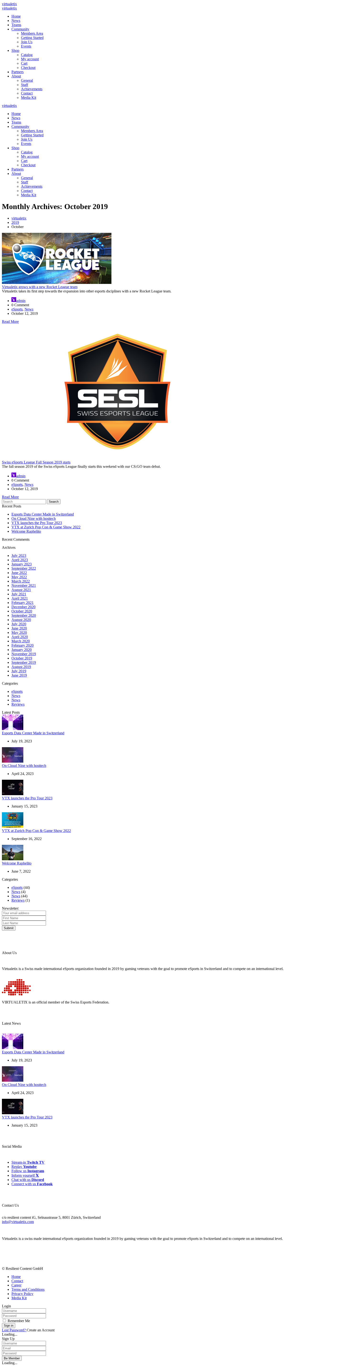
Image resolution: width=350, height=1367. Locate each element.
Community (20, 29)
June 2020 (19, 628)
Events (26, 46)
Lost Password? (14, 1330)
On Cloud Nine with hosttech (33, 518)
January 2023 (21, 564)
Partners (17, 72)
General (27, 80)
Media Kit (28, 98)
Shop (15, 50)
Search (54, 501)
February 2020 (22, 645)
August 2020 (21, 620)
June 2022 (19, 573)
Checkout (28, 68)
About (16, 76)
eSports (17, 309)
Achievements (31, 89)
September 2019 (23, 662)
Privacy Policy (22, 1294)
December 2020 (23, 607)
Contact (27, 93)
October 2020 (21, 611)
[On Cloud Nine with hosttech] (12, 761)
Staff (24, 85)
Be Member (12, 1358)
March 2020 (20, 641)
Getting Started (32, 38)
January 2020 (21, 650)
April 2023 (19, 560)
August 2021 (21, 590)
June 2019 (19, 675)
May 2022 (19, 577)
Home (16, 16)
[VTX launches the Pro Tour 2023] (12, 794)
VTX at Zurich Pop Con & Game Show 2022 (45, 527)
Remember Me (19, 1321)
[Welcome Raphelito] (12, 859)
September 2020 (23, 615)
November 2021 (23, 585)
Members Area (32, 33)
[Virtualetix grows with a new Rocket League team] (56, 283)
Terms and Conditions (28, 1289)
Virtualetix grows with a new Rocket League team (39, 287)
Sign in (8, 1325)
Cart (24, 63)
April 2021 (19, 598)
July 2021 (18, 594)
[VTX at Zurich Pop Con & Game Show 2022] (12, 826)
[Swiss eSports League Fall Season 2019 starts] (117, 458)
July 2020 (18, 624)
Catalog (27, 55)
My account (30, 59)
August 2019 (21, 667)
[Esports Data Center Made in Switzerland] (12, 729)
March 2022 (20, 581)
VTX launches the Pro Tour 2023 (36, 523)
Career (16, 1285)
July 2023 (18, 556)
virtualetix (9, 4)
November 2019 (23, 654)
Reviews (18, 704)
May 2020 (19, 633)
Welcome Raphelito (26, 531)
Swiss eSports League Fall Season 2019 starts (36, 462)
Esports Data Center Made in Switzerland (42, 514)
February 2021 (22, 603)
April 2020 (19, 637)
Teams (16, 25)
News (15, 21)
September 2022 (23, 568)
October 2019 (21, 658)
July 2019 (18, 671)
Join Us (26, 42)
